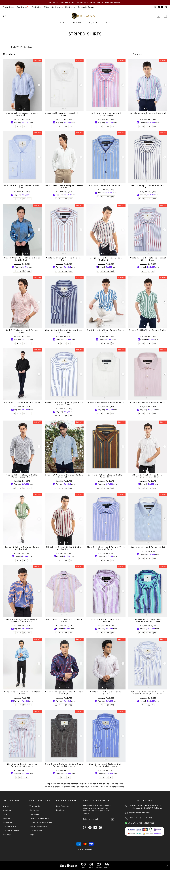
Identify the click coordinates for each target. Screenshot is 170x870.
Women (94, 23)
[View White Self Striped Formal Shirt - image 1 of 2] (106, 374)
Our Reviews (57, 7)
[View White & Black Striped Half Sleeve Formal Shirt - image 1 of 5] (147, 446)
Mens (63, 23)
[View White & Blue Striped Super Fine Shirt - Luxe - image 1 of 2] (64, 374)
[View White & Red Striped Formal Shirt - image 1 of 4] (106, 663)
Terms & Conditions (38, 826)
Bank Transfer (62, 806)
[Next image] (39, 85)
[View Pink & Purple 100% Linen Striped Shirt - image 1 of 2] (106, 591)
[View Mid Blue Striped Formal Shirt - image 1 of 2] (106, 157)
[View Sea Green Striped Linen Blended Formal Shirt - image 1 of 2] (147, 591)
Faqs (5, 814)
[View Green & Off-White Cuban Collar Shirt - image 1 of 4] (147, 302)
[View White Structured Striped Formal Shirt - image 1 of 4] (64, 157)
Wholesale (7, 822)
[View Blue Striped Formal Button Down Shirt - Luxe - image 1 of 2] (64, 302)
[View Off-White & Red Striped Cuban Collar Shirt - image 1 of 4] (64, 519)
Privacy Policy (35, 830)
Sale (107, 23)
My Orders (70, 7)
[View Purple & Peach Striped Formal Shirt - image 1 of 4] (147, 85)
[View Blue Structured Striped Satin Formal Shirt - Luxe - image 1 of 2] (106, 736)
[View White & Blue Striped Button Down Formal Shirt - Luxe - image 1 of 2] (147, 663)
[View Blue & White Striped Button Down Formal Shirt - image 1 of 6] (22, 446)
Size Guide (34, 814)
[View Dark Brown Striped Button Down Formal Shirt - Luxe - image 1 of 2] (64, 736)
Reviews (6, 818)
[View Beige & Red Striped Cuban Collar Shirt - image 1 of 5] (106, 230)
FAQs (46, 7)
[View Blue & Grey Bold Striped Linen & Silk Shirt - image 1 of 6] (22, 230)
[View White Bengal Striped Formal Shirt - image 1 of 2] (147, 157)
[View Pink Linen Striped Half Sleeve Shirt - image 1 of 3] (64, 591)
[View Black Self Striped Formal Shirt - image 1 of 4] (22, 374)
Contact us (36, 7)
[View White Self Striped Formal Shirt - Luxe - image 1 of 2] (64, 85)
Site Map (6, 834)
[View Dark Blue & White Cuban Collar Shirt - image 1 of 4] (106, 302)
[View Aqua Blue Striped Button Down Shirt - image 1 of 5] (22, 663)
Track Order (8, 7)
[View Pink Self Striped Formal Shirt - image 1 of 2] (147, 374)
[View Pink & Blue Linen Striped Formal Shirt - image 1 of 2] (106, 85)
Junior (78, 23)
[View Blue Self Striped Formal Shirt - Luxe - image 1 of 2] (22, 157)
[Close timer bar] (167, 866)
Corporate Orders (86, 7)
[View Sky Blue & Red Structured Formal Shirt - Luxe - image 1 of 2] (22, 736)
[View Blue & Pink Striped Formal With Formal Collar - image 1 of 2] (106, 519)
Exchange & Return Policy (40, 822)
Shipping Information (39, 818)
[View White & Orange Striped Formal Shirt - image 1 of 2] (64, 230)
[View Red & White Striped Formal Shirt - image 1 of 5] (22, 302)
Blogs (31, 834)
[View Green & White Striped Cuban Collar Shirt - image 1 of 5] (22, 519)
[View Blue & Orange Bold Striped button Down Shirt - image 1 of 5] (22, 591)
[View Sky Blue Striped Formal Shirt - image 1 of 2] (147, 519)
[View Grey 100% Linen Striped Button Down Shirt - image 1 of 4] (64, 446)
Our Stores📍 (23, 7)
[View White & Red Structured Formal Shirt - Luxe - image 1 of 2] (147, 230)
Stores (6, 806)
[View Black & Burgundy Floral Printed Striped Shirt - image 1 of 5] (64, 663)
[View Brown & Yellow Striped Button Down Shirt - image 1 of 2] (106, 446)
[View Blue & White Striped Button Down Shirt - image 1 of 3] (22, 85)
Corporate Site (9, 826)
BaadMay (60, 810)
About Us (7, 810)
